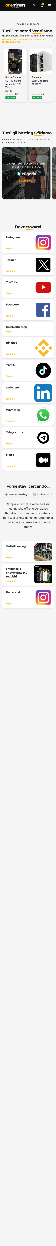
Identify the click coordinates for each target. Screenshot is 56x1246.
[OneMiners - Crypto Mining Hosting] (15, 5)
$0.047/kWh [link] (25, 181)
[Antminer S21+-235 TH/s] (41, 61)
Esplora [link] (9, 248)
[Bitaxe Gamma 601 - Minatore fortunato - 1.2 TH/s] (15, 61)
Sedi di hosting (18, 494)
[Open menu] (49, 5)
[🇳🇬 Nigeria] (26, 173)
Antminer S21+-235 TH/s (40, 79)
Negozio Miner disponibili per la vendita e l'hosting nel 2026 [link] (23, 41)
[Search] (34, 5)
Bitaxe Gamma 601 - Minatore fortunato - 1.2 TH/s (13, 82)
